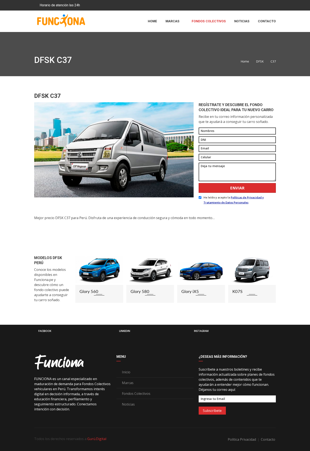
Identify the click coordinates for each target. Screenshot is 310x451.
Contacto (267, 21)
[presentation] (80, 283)
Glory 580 (89, 292)
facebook (44, 331)
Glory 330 (241, 292)
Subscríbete (212, 410)
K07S (187, 292)
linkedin (124, 331)
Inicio (125, 372)
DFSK (260, 61)
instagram (201, 331)
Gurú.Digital (96, 438)
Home (152, 21)
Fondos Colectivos (209, 21)
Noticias (241, 21)
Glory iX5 (139, 292)
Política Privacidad (242, 439)
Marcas (173, 21)
